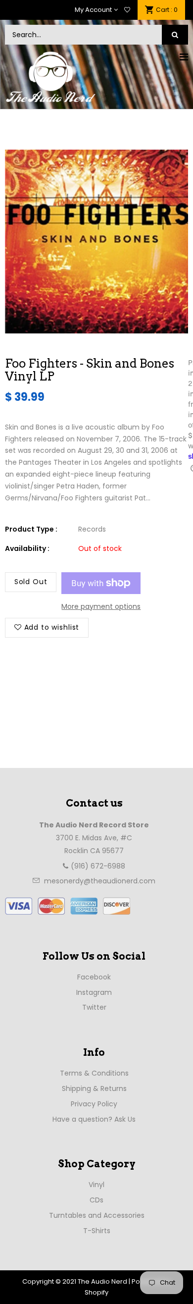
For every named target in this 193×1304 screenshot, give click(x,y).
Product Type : (31, 529)
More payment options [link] (101, 606)
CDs (96, 1200)
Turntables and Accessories (97, 1215)
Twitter (94, 1007)
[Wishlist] (127, 10)
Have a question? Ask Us (94, 1119)
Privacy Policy (94, 1104)
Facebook (94, 977)
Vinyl (96, 1185)
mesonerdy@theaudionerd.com (99, 881)
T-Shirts (96, 1231)
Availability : (27, 548)
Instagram (94, 992)
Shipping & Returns (94, 1088)
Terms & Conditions (94, 1073)
